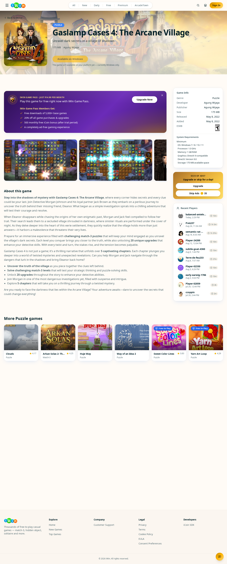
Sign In (216, 5)
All (73, 5)
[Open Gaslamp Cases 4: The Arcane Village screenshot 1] (40, 160)
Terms (142, 529)
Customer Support (104, 524)
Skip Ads (198, 193)
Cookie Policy (146, 534)
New (84, 5)
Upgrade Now (145, 99)
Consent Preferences (150, 543)
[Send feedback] (220, 557)
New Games (55, 529)
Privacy (142, 524)
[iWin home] (18, 5)
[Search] (198, 5)
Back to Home (14, 17)
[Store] (205, 5)
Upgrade (198, 186)
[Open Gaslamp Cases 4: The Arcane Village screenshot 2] (115, 160)
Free (108, 5)
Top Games (55, 534)
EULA (141, 538)
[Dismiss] (162, 95)
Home (52, 524)
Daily (96, 5)
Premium (123, 5)
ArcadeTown (141, 5)
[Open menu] (7, 5)
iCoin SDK (188, 524)
